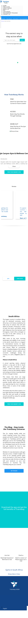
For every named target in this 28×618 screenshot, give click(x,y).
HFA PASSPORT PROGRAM (10, 13)
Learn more (20, 278)
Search (22, 40)
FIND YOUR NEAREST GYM (14, 172)
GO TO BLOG (14, 470)
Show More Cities (14, 574)
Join (8, 278)
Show (14, 166)
